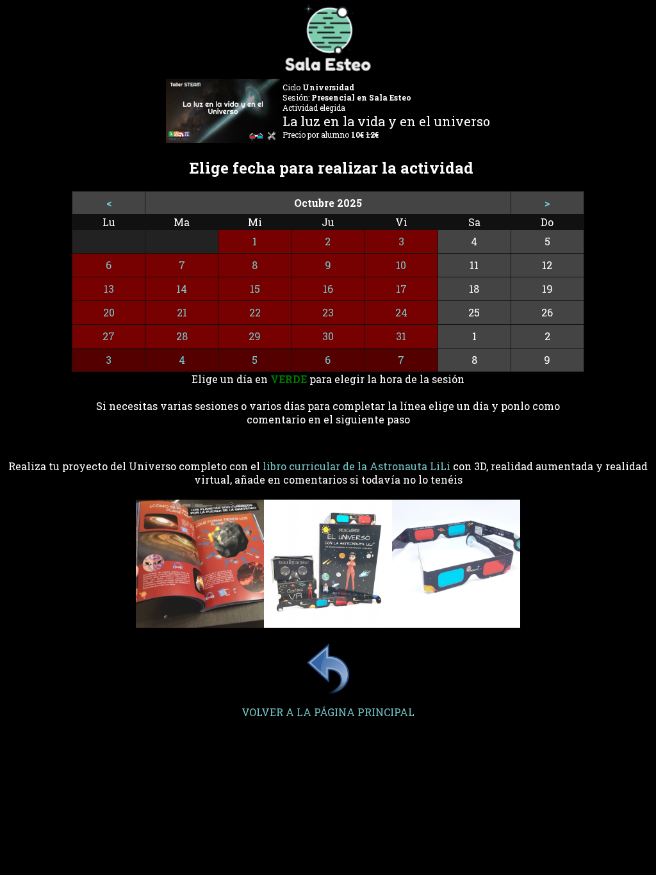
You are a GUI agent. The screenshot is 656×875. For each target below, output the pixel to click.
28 (182, 336)
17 (401, 288)
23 (328, 312)
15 (255, 288)
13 (109, 288)
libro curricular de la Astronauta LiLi (356, 466)
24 (401, 312)
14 (181, 288)
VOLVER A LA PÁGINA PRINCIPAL (328, 712)
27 (108, 336)
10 (401, 265)
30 (328, 336)
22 (255, 312)
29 (255, 336)
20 (109, 312)
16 (328, 288)
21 (182, 312)
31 (401, 336)
